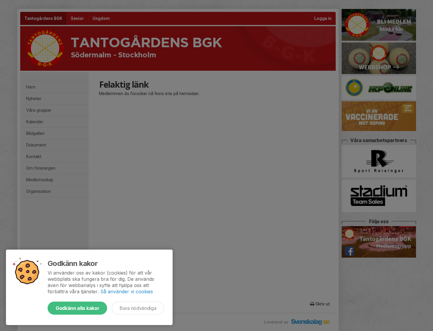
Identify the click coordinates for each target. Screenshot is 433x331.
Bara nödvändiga (138, 308)
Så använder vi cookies (126, 291)
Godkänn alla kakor (77, 308)
